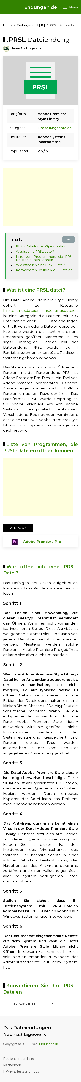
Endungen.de (40, 7)
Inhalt (15, 239)
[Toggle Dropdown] (52, 1004)
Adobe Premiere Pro (42, 542)
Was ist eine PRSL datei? (35, 251)
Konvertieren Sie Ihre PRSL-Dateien (44, 270)
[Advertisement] (38, 197)
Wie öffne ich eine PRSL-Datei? (40, 265)
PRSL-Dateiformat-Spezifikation (41, 246)
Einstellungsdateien (55, 128)
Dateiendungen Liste (18, 1059)
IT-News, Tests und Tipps (21, 1071)
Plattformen (12, 1065)
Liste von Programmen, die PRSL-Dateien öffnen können (45, 258)
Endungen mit (31, 25)
